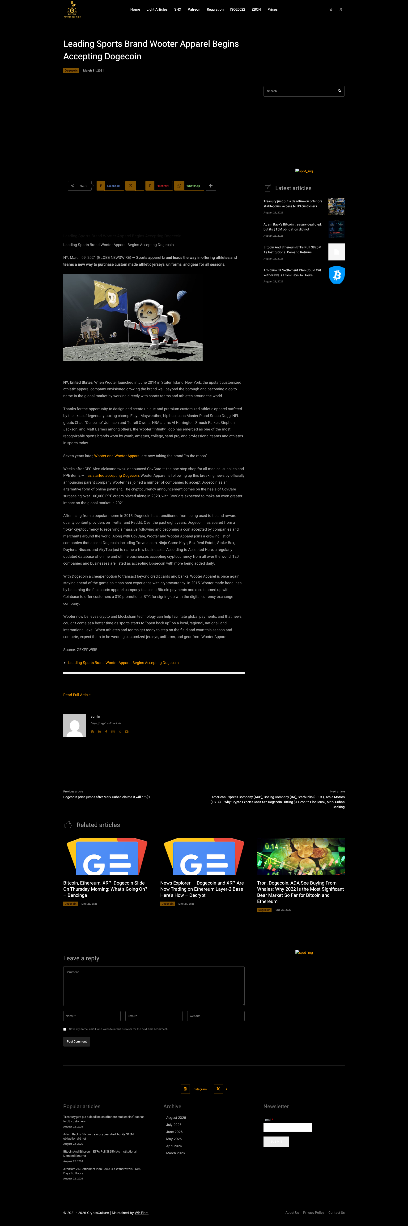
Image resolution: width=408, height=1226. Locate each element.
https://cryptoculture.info (105, 723)
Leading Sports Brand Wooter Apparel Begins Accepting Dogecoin (123, 663)
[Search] (340, 91)
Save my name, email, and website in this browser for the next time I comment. (118, 1029)
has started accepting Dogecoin (112, 475)
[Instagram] (331, 9)
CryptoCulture (98, 1213)
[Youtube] (126, 730)
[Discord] (99, 730)
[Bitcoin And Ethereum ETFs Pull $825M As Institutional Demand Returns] (336, 251)
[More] (211, 186)
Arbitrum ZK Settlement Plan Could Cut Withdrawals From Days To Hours (292, 273)
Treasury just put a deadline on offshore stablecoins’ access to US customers (293, 204)
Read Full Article (77, 695)
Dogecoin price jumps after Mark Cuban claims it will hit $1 (106, 797)
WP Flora (142, 1213)
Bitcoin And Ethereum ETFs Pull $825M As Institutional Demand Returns (292, 250)
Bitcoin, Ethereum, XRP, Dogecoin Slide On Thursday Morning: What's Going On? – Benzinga (105, 889)
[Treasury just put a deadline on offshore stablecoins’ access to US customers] (336, 206)
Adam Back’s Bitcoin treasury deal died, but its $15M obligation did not (293, 227)
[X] (341, 9)
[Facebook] (106, 730)
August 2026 (176, 1117)
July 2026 (174, 1125)
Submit (276, 1141)
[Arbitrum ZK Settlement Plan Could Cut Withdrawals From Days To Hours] (336, 274)
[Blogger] (92, 730)
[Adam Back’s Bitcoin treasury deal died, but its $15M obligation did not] (336, 229)
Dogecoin (71, 70)
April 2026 (174, 1146)
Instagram (200, 1089)
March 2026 (175, 1153)
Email (268, 1120)
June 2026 (174, 1132)
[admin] (74, 725)
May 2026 (174, 1139)
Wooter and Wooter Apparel (116, 456)
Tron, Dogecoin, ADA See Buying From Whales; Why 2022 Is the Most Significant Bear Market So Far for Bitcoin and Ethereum (300, 892)
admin (95, 716)
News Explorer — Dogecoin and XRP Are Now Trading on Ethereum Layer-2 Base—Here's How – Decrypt (203, 889)
